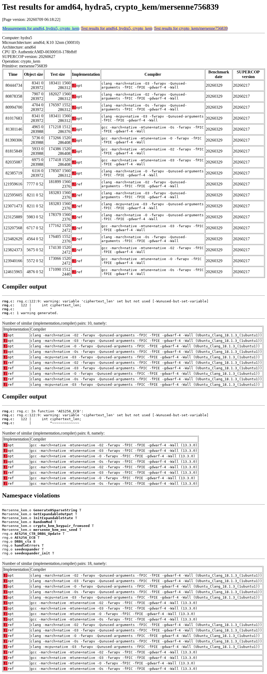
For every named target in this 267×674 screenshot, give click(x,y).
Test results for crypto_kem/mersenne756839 (191, 28)
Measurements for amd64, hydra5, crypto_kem (40, 28)
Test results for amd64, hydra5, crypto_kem (116, 28)
